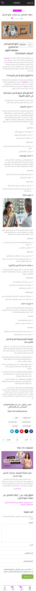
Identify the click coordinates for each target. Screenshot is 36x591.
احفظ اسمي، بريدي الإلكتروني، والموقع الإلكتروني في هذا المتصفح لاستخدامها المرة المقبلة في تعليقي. (18, 570)
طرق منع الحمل (26, 426)
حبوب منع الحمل (12, 422)
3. (28, 195)
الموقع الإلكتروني (28, 561)
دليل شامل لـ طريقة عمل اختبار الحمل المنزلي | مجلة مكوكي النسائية (18, 503)
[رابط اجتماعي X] (26, 431)
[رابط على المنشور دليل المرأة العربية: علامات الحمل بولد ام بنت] (17, 460)
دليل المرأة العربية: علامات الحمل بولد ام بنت (17, 474)
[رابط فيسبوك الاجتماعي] (31, 431)
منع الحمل (14, 426)
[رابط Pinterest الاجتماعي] (22, 431)
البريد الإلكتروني (29, 553)
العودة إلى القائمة (17, 440)
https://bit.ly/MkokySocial (17, 411)
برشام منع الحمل (26, 422)
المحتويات (22, 44)
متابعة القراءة (17, 489)
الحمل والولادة (27, 418)
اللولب (16, 418)
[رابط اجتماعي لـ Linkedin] (17, 431)
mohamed (17, 19)
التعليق (30, 523)
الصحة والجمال (17, 11)
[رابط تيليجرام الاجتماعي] (12, 431)
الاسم (31, 545)
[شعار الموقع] (17, 3)
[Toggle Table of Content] (29, 44)
